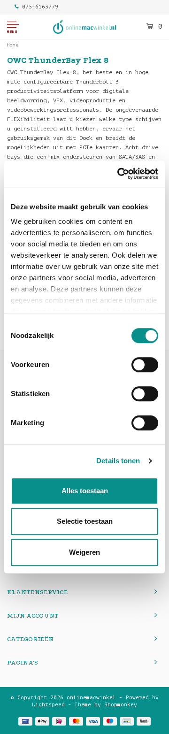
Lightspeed (48, 705)
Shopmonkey (120, 705)
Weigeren (84, 552)
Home (12, 44)
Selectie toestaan (85, 521)
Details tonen (118, 461)
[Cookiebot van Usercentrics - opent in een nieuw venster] (119, 174)
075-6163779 (40, 7)
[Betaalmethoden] (25, 721)
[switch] (144, 364)
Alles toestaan (84, 491)
